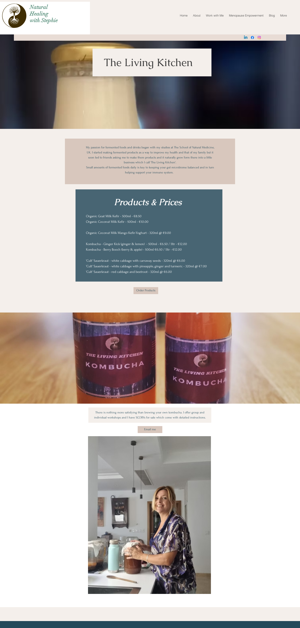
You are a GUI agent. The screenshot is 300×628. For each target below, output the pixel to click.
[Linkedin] (246, 37)
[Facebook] (252, 37)
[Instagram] (259, 37)
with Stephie (44, 20)
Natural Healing (39, 10)
